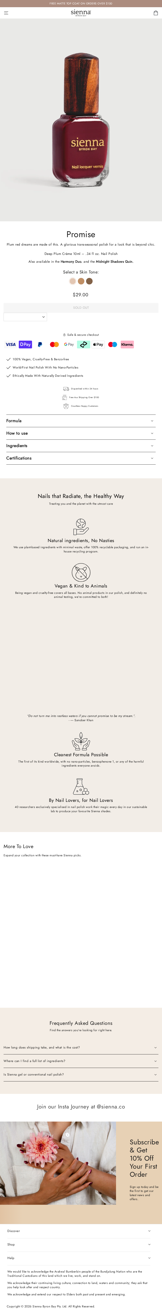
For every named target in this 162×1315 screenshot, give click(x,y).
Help (10, 1258)
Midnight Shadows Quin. (115, 261)
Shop (11, 1244)
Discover (13, 1231)
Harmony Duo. (71, 261)
